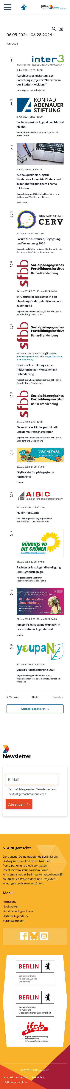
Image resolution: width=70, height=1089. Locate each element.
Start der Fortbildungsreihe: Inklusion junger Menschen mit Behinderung (37, 369)
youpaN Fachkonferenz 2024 (36, 669)
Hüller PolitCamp (28, 512)
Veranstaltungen (13, 920)
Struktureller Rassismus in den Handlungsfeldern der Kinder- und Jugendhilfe (39, 301)
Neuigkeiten (10, 906)
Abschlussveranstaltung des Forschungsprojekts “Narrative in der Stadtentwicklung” (39, 80)
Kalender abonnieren (33, 708)
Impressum (21, 1077)
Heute (35, 697)
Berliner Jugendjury (15, 916)
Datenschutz (38, 1077)
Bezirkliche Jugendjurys (18, 911)
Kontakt (8, 1077)
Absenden (16, 804)
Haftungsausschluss (15, 1082)
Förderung (9, 901)
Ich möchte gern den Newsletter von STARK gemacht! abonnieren (32, 791)
